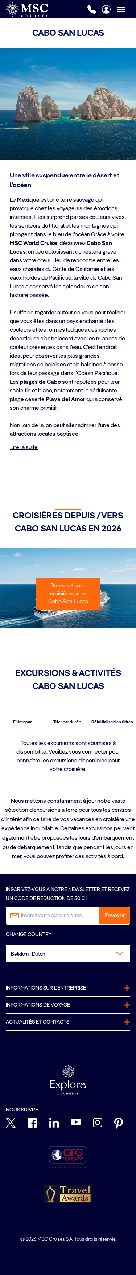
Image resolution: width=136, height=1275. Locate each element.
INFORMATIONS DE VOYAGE (38, 1005)
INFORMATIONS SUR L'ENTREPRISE (46, 988)
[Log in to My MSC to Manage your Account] (106, 9)
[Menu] (126, 9)
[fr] (26, 9)
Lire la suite (24, 448)
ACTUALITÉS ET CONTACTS (37, 1022)
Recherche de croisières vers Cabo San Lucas (68, 594)
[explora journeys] (68, 1080)
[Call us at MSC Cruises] (91, 9)
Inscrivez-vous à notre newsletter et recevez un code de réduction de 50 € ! (68, 894)
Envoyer (114, 916)
